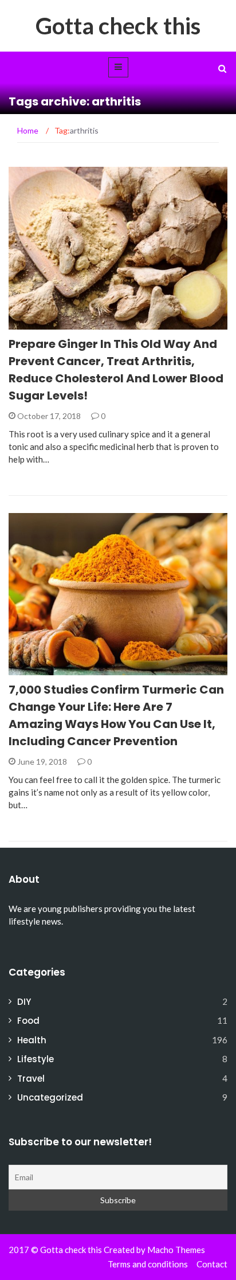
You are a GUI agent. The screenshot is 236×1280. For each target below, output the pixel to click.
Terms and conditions (148, 1264)
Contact (211, 1264)
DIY (24, 1002)
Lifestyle (35, 1059)
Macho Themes (176, 1249)
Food (28, 1021)
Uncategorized (50, 1097)
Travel (31, 1078)
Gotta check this (118, 26)
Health (38, 323)
